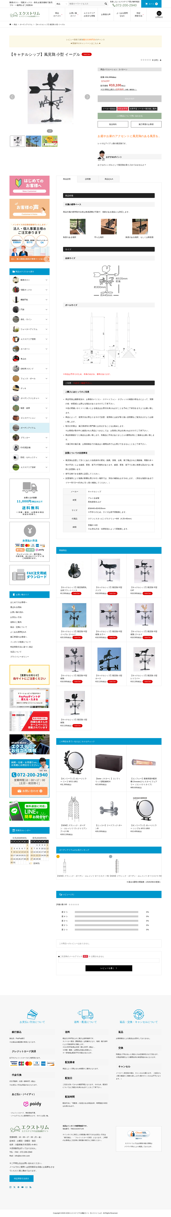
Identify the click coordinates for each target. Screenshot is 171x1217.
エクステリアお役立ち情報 (89, 14)
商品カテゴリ (57, 14)
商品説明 (67, 179)
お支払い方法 (16, 617)
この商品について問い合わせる (129, 116)
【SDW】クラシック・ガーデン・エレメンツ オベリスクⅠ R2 (82, 876)
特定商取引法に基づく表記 (21, 647)
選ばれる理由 (16, 607)
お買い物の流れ (16, 612)
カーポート (25, 349)
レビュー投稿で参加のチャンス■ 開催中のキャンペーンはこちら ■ (85, 41)
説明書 (88, 179)
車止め (23, 359)
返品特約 (113, 124)
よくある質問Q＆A (122, 14)
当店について (16, 652)
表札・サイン (26, 319)
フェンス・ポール (28, 378)
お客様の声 (105, 14)
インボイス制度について (20, 642)
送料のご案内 (16, 622)
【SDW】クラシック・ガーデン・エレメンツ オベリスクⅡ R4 (135, 876)
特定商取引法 (138, 14)
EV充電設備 (25, 447)
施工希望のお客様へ (18, 637)
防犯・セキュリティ (29, 457)
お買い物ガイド (73, 14)
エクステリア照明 (28, 339)
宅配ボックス (26, 290)
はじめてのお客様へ (18, 602)
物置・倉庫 (25, 408)
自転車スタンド (27, 369)
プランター (25, 438)
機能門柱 (24, 300)
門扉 (22, 309)
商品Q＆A (109, 179)
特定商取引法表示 (21, 1178)
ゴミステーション (28, 418)
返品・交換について (18, 627)
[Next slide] (87, 96)
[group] (49, 97)
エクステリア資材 (28, 467)
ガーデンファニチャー (30, 398)
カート (153, 4)
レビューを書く (107, 968)
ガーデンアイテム (28, 428)
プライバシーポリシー (19, 657)
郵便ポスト (25, 280)
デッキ (23, 388)
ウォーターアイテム (29, 329)
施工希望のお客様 (146, 124)
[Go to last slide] (12, 96)
